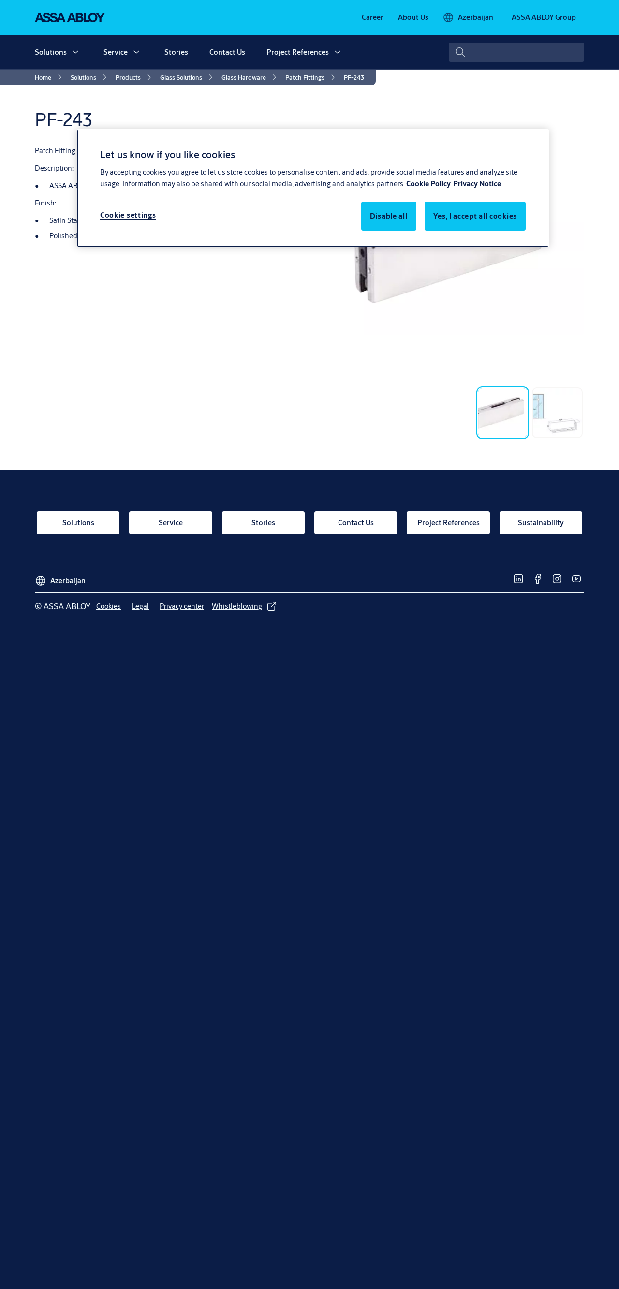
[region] (313, 188)
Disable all (389, 215)
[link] (372, 17)
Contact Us (227, 52)
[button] (75, 52)
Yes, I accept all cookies (475, 215)
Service (115, 52)
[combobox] (516, 52)
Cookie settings (128, 214)
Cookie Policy (428, 183)
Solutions (51, 52)
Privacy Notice (477, 183)
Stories (176, 52)
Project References (297, 52)
